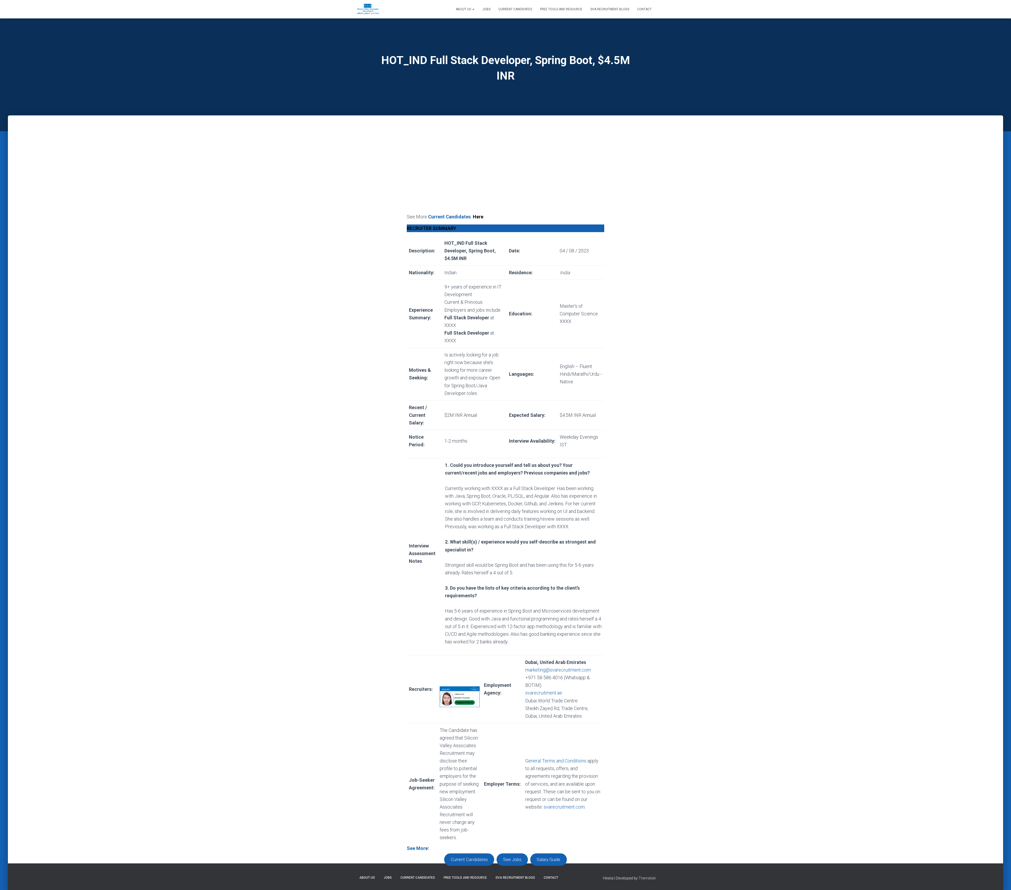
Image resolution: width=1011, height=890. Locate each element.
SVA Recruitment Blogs (609, 9)
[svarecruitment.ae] (367, 9)
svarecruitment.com (564, 807)
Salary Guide (548, 859)
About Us (464, 9)
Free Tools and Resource (561, 9)
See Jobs (512, 859)
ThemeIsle (647, 878)
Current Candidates (515, 9)
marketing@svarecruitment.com (558, 670)
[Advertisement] (505, 173)
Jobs (486, 9)
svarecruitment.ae (543, 693)
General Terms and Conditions (555, 761)
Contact (644, 9)
